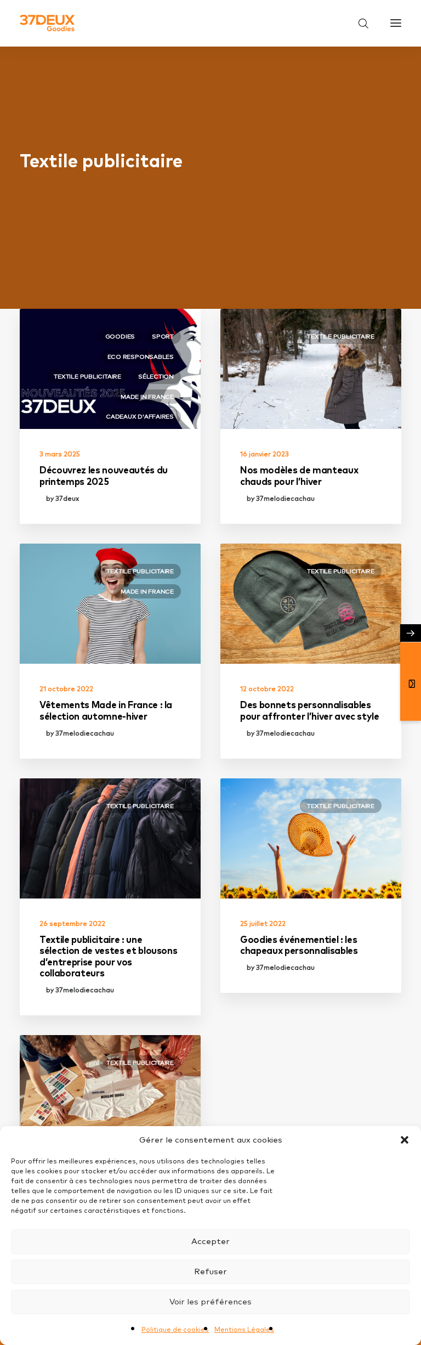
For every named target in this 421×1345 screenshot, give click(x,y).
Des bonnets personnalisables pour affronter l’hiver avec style (309, 710)
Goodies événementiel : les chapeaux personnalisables (299, 945)
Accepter (210, 1241)
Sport (163, 336)
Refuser (210, 1271)
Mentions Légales (244, 1329)
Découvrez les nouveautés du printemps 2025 (103, 475)
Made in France (147, 396)
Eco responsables (140, 356)
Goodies (120, 336)
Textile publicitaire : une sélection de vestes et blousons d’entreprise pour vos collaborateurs (108, 956)
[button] (404, 1139)
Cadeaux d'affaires (140, 416)
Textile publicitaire (87, 376)
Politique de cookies (175, 1329)
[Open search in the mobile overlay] (358, 23)
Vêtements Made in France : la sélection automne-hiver (105, 710)
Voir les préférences (210, 1301)
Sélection (156, 376)
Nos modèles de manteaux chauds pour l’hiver (299, 475)
